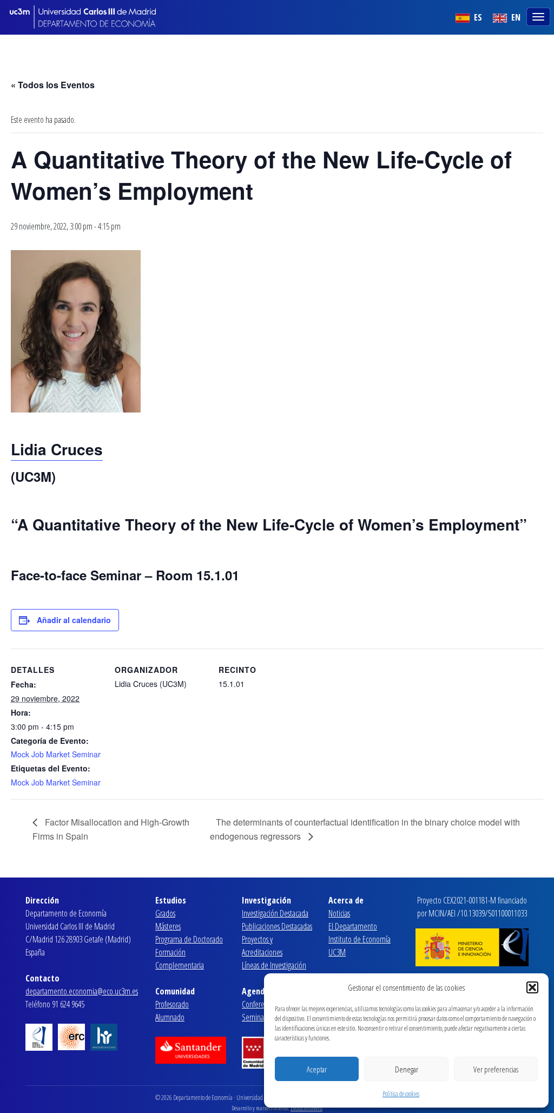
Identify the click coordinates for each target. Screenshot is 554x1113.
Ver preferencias (495, 1069)
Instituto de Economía (359, 939)
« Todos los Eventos (53, 84)
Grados (165, 913)
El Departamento (352, 926)
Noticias (339, 913)
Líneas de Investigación (274, 965)
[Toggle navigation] (539, 15)
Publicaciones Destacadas (277, 926)
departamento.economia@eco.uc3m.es (81, 991)
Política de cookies (400, 1093)
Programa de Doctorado (189, 939)
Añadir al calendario (74, 619)
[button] (532, 987)
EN (514, 17)
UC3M (337, 952)
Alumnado (169, 1017)
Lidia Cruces (57, 449)
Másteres (168, 926)
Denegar (406, 1069)
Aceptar (317, 1069)
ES (477, 17)
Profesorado (172, 1004)
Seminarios (258, 1017)
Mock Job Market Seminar (56, 754)
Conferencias (260, 1004)
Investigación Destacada (275, 913)
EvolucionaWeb (306, 1108)
